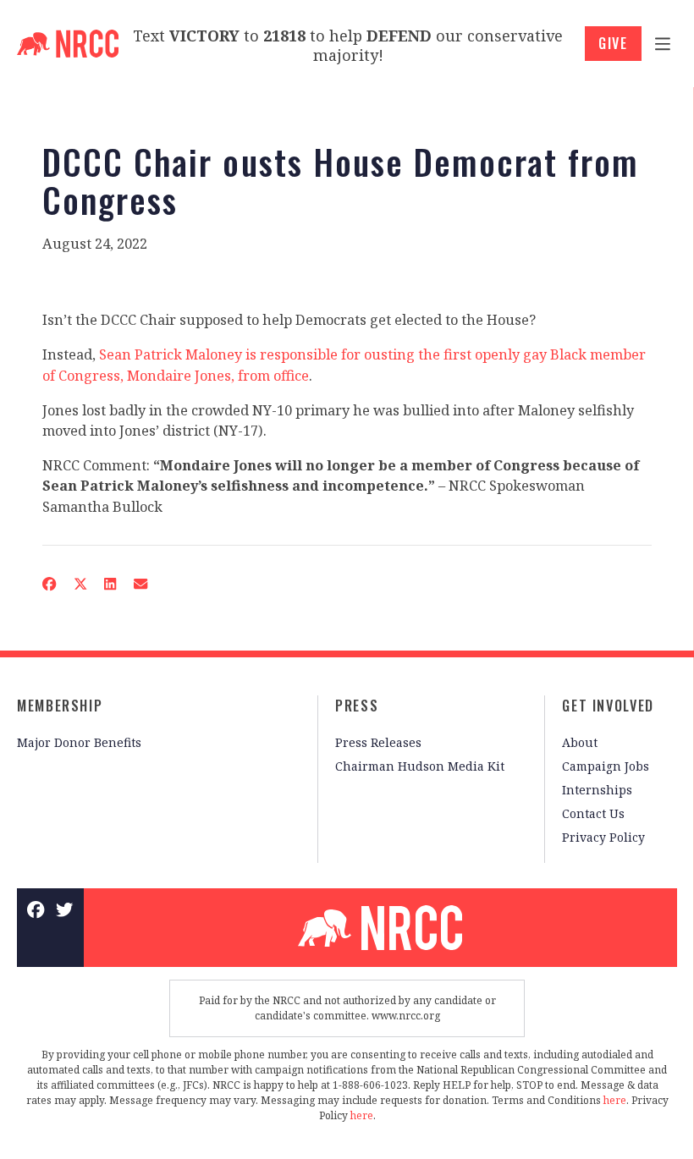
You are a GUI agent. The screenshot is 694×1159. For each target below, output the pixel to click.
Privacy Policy (603, 837)
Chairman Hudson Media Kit (419, 766)
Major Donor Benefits (79, 742)
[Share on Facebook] (49, 584)
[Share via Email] (141, 584)
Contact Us (593, 813)
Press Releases (378, 742)
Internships (597, 790)
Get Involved (608, 705)
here (614, 1100)
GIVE (613, 43)
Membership (59, 705)
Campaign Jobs (605, 766)
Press (356, 705)
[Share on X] (80, 584)
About (580, 742)
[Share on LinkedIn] (110, 584)
